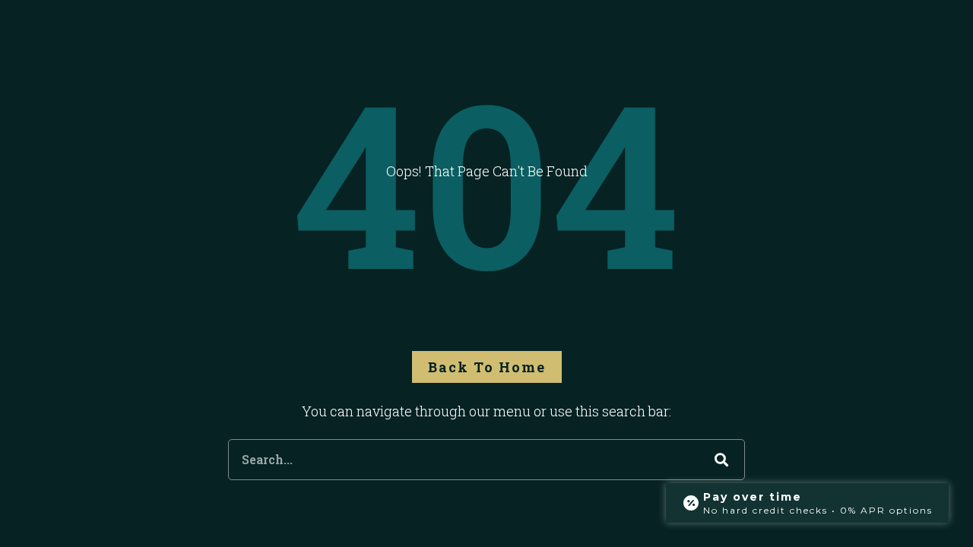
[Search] (721, 459)
